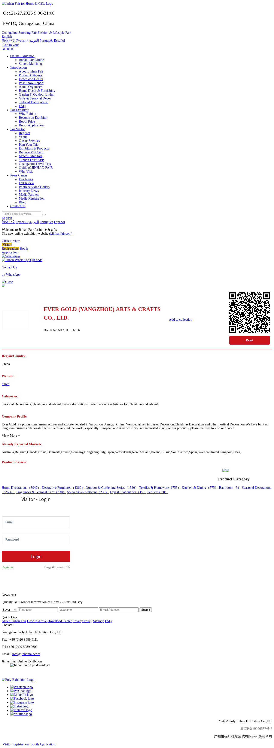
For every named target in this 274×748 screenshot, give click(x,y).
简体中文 (8, 40)
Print (249, 340)
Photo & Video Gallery (34, 187)
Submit (145, 609)
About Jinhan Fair (31, 71)
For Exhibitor (19, 110)
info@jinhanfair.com (26, 654)
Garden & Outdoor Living (36, 94)
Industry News (29, 191)
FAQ (22, 106)
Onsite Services (29, 140)
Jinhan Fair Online (31, 60)
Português (46, 40)
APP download (20, 672)
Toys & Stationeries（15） (128, 492)
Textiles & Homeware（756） (160, 487)
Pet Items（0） (157, 492)
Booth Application (31, 125)
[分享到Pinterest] (21, 710)
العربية (34, 40)
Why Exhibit (27, 114)
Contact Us (17, 206)
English (7, 36)
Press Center (18, 175)
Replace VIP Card (31, 152)
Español (59, 40)
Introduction (18, 67)
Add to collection (180, 319)
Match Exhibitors (30, 156)
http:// (5, 384)
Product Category (31, 75)
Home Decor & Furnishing (37, 90)
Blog (22, 202)
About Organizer (30, 87)
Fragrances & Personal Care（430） (41, 492)
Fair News (26, 179)
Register (24, 133)
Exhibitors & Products (34, 148)
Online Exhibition (22, 56)
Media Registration (32, 198)
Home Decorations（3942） (21, 487)
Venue (23, 137)
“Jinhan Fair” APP (31, 160)
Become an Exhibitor (33, 117)
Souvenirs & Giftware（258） (88, 492)
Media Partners (29, 194)
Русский (22, 40)
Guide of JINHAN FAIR (36, 167)
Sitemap (98, 621)
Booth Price (27, 121)
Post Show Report (31, 83)
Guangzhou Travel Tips (35, 164)
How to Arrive (37, 621)
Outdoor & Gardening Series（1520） (112, 487)
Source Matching (30, 63)
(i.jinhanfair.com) (60, 233)
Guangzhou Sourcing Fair (19, 32)
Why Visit (26, 171)
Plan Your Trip (29, 144)
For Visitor (17, 129)
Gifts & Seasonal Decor (35, 98)
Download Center (31, 79)
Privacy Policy (82, 621)
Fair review (26, 183)
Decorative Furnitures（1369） (63, 487)
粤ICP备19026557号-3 (256, 728)
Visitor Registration (10, 246)
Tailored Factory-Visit (33, 102)
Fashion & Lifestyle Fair (54, 32)
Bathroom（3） (230, 487)
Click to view (11, 241)
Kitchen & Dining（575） (200, 487)
